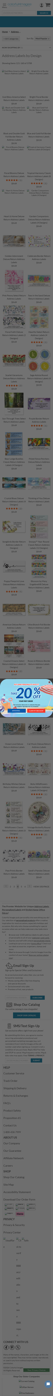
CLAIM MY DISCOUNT (36, 710)
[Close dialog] (49, 682)
